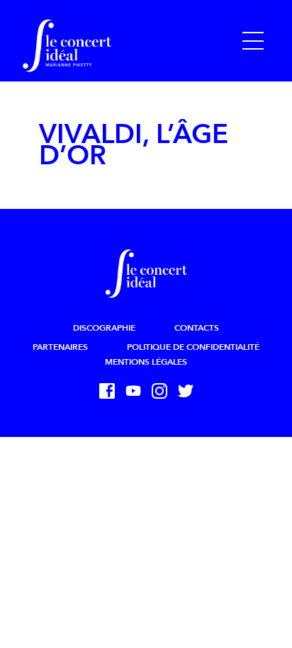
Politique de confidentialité (193, 347)
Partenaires (60, 347)
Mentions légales (146, 362)
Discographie (104, 328)
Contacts (196, 328)
